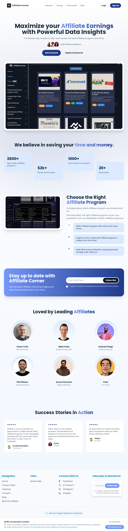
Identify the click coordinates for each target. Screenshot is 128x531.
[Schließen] (88, 241)
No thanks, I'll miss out (64, 289)
